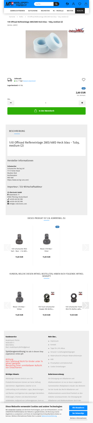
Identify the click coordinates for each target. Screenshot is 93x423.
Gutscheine (33, 11)
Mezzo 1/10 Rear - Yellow (19, 308)
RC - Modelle (58, 11)
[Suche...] (56, 4)
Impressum (54, 341)
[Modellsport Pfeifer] (18, 4)
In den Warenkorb (46, 111)
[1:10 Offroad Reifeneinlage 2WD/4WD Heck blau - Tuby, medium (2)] (46, 43)
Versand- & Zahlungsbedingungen (62, 352)
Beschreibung (17, 131)
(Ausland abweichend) (29, 81)
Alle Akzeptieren (78, 408)
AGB (51, 359)
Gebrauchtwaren (17, 11)
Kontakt (53, 345)
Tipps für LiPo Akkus (57, 348)
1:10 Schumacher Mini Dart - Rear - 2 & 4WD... (19, 250)
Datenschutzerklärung (49, 416)
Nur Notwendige (78, 413)
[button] (67, 4)
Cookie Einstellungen (58, 367)
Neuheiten (45, 11)
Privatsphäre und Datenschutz (61, 363)
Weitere (70, 11)
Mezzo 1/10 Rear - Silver (46, 250)
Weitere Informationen (78, 418)
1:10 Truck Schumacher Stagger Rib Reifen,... (46, 308)
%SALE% (80, 11)
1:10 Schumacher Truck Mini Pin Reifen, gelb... (74, 308)
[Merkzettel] (80, 4)
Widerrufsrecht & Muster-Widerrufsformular (66, 356)
